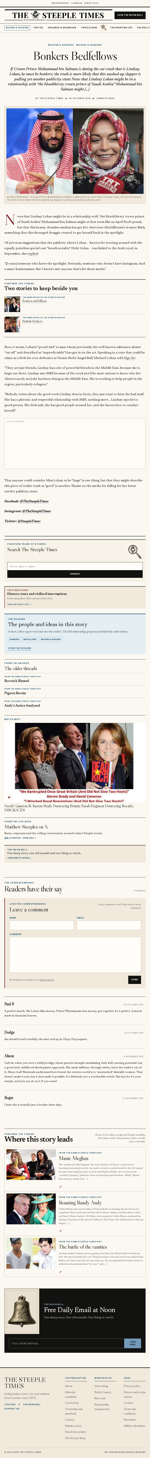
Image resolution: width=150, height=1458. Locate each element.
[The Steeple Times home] (58, 15)
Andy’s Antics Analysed (22, 706)
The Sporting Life (121, 28)
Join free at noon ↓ (19, 858)
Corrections (72, 1403)
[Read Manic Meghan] (31, 1164)
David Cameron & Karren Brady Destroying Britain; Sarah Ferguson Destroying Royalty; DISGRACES (69, 808)
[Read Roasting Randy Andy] (31, 1208)
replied (32, 254)
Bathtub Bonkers (32, 321)
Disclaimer (130, 1420)
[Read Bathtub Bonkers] (12, 324)
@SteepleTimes (29, 521)
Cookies (128, 1403)
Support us (11, 1409)
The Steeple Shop (75, 1438)
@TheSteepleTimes (34, 501)
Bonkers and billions (34, 301)
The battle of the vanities (83, 1246)
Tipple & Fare (89, 28)
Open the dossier (19, 648)
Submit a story (73, 1426)
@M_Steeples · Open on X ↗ (20, 838)
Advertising (101, 1386)
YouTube (10, 1404)
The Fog (38, 28)
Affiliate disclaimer (134, 1426)
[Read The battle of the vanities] (31, 1253)
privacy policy (47, 979)
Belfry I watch (102, 1392)
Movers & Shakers (17, 28)
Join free (133, 1343)
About (68, 1386)
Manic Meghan (73, 1158)
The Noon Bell (32, 1404)
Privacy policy (132, 1386)
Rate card (99, 1398)
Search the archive (75, 1432)
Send (134, 979)
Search (75, 574)
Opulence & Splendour (62, 28)
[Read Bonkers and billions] (12, 304)
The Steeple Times (51, 98)
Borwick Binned (16, 681)
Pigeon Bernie (15, 693)
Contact (70, 1420)
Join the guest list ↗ (19, 604)
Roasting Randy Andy (80, 1202)
